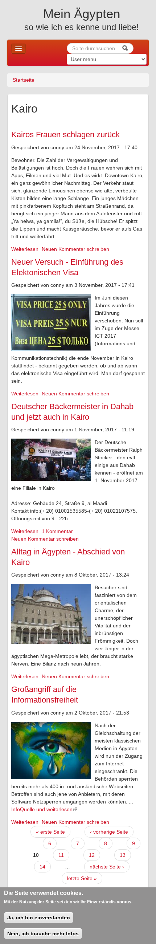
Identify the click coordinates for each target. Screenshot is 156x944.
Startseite (23, 80)
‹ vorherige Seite (109, 832)
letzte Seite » (82, 878)
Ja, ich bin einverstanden (38, 917)
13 (123, 855)
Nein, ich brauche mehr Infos (43, 933)
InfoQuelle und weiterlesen (42, 809)
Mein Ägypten (81, 14)
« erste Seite (50, 832)
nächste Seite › (107, 867)
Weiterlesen (24, 249)
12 (92, 855)
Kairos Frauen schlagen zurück (65, 134)
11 (61, 855)
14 (42, 867)
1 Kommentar (57, 531)
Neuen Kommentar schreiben (75, 249)
